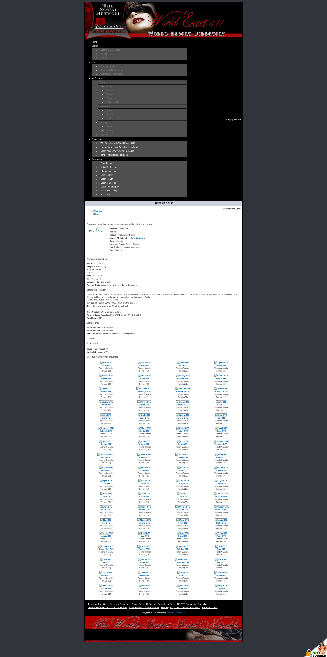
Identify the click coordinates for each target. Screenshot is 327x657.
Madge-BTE (144, 510)
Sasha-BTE (144, 562)
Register (238, 119)
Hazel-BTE (221, 431)
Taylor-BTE (106, 575)
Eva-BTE (106, 418)
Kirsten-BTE (221, 470)
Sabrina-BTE (182, 549)
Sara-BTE (221, 549)
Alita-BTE (182, 365)
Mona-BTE (182, 523)
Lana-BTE (144, 483)
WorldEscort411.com (176, 613)
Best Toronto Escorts (135, 238)
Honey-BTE (144, 444)
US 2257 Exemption (186, 604)
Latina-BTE (183, 483)
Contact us (202, 604)
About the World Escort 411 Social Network (107, 607)
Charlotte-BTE (182, 392)
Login (229, 119)
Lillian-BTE (144, 497)
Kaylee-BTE (106, 470)
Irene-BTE (182, 444)
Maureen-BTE (221, 510)
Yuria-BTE (182, 588)
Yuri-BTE (144, 588)
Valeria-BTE (221, 575)
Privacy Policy (138, 604)
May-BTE (106, 523)
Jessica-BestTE (106, 457)
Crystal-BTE (105, 405)
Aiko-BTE (106, 365)
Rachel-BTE (144, 549)
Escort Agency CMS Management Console (180, 607)
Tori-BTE (183, 575)
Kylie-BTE (106, 483)
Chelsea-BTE (221, 392)
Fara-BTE (221, 418)
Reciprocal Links (209, 607)
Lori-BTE (183, 497)
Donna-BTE (182, 405)
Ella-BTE (221, 405)
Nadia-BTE (221, 523)
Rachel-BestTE (106, 549)
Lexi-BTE (106, 497)
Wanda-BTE (106, 588)
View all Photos (97, 231)
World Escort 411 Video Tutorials (144, 607)
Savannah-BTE (182, 562)
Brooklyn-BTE (144, 392)
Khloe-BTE (144, 470)
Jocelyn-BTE (182, 457)
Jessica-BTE (144, 457)
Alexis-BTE (144, 365)
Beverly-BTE (182, 378)
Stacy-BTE (221, 562)
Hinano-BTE (105, 444)
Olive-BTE (182, 536)
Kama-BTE (221, 457)
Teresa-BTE (144, 575)
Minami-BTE (144, 523)
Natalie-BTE (106, 536)
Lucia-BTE (106, 510)
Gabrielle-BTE (106, 431)
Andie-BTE (144, 378)
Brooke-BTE (105, 392)
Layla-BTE (221, 483)
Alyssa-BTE (221, 365)
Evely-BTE (144, 418)
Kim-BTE (183, 470)
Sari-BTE (106, 562)
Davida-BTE (144, 405)
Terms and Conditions (98, 604)
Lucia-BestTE (221, 497)
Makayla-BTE (183, 510)
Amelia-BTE (106, 378)
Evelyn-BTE (182, 418)
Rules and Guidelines (120, 604)
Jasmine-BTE (221, 444)
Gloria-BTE (144, 431)
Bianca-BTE (221, 378)
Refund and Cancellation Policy (161, 604)
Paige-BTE (221, 536)
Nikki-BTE (144, 536)
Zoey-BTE (221, 588)
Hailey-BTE (183, 431)
